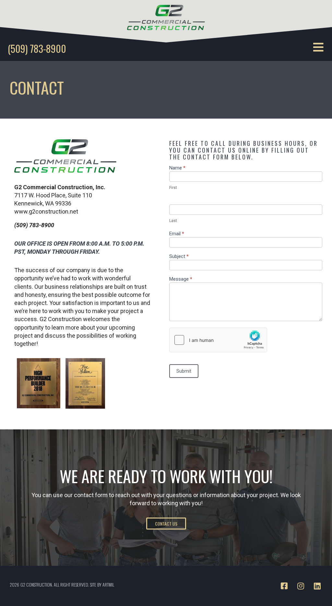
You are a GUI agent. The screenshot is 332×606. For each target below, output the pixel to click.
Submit (183, 371)
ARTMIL (108, 584)
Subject (179, 256)
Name (177, 168)
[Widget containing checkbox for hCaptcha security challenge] (218, 340)
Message (180, 279)
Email (176, 234)
